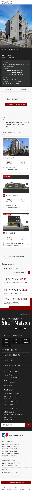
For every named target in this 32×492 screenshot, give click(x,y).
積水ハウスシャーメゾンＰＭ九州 (9, 455)
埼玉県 (13, 256)
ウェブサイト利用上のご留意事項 (13, 415)
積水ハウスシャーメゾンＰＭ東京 (9, 446)
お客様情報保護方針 (9, 412)
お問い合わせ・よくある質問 (11, 393)
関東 (10, 256)
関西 (16, 342)
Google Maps (9, 66)
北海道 (6, 339)
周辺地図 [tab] (23, 89)
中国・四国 (26, 342)
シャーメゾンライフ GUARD (11, 401)
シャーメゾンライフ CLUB (11, 396)
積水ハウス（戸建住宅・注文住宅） (10, 465)
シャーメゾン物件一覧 (10, 417)
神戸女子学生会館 (6, 472)
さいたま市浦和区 (20, 256)
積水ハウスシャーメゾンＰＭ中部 (9, 448)
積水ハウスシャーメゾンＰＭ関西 (9, 451)
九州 (6, 345)
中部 (6, 342)
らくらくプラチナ (8, 404)
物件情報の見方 (8, 420)
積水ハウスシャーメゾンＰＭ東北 (9, 444)
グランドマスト (20, 472)
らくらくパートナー (9, 399)
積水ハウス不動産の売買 (7, 463)
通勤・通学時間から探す (12, 355)
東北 (16, 339)
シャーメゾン (4, 256)
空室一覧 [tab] (8, 89)
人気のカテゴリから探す (12, 365)
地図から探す (9, 360)
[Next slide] (27, 147)
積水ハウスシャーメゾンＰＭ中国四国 (10, 453)
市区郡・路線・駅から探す (13, 350)
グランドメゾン (20, 463)
